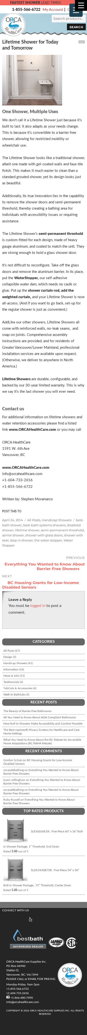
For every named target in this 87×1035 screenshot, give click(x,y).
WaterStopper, (26, 278)
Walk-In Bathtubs (14, 694)
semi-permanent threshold (61, 234)
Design (7, 657)
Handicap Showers (57, 520)
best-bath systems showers (44, 525)
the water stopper (48, 540)
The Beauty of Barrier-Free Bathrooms (27, 711)
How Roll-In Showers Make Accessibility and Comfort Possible (42, 723)
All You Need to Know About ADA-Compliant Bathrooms (39, 717)
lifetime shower (27, 530)
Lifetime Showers (16, 379)
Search (76, 27)
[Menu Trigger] (81, 5)
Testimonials (11, 682)
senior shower (13, 535)
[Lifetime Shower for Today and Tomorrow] (43, 80)
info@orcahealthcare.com (22, 1002)
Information (10, 669)
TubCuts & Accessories (17, 688)
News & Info (11, 675)
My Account (53, 10)
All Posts (33, 520)
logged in (37, 606)
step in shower (21, 540)
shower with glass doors (44, 535)
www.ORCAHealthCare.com (32, 429)
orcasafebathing (13, 770)
